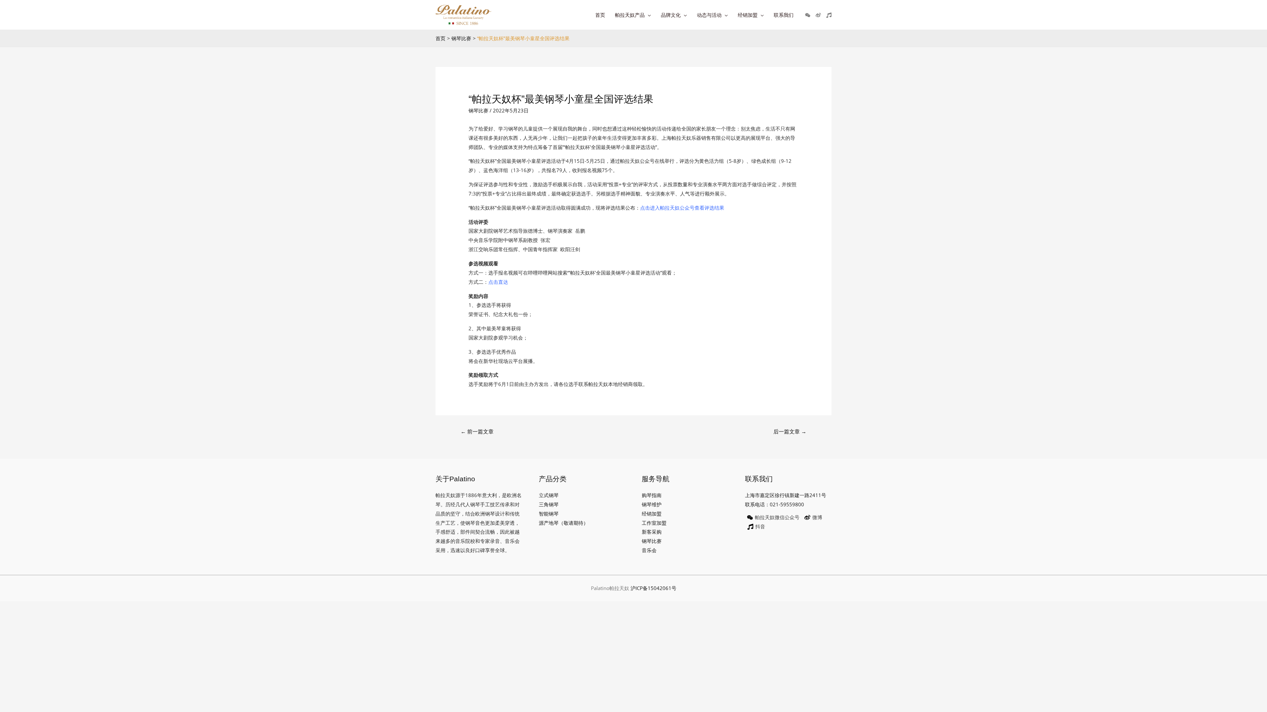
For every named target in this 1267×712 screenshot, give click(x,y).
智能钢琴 (549, 513)
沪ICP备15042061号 (653, 588)
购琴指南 (652, 495)
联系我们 (784, 15)
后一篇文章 (789, 431)
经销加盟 (652, 513)
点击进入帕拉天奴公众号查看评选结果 (682, 207)
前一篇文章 (477, 431)
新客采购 (652, 531)
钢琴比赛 (478, 110)
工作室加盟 (654, 522)
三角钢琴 (549, 504)
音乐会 (649, 550)
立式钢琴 (549, 495)
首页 (600, 15)
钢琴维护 (652, 504)
